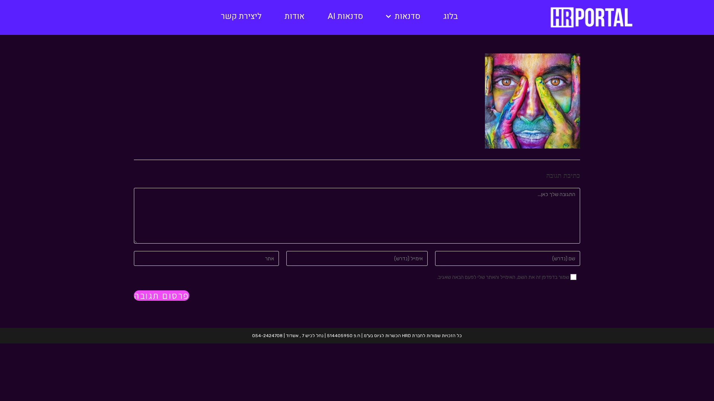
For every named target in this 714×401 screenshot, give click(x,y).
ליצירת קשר (241, 16)
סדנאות (407, 16)
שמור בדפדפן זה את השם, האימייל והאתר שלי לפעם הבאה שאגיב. (503, 277)
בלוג (450, 16)
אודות (294, 16)
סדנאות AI (345, 16)
